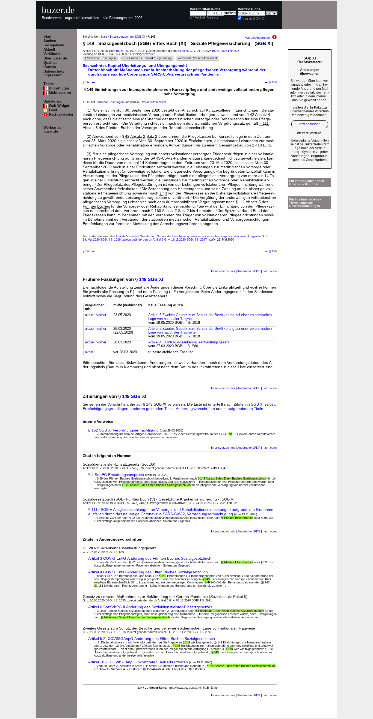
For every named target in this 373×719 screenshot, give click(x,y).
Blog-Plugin (59, 88)
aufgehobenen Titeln (245, 408)
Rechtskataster (61, 114)
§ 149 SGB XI (149, 279)
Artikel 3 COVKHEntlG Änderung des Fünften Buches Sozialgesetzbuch (149, 558)
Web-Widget (59, 106)
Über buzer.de (55, 58)
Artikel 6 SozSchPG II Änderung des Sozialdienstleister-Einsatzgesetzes (150, 607)
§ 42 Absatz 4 (258, 114)
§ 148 (89, 82)
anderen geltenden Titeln (152, 408)
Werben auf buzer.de (53, 129)
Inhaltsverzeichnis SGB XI (127, 36)
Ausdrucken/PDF (248, 271)
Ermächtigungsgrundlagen (105, 408)
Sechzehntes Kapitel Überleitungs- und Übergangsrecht (135, 65)
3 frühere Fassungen (110, 102)
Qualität (50, 63)
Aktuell (49, 50)
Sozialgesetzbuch (143, 54)
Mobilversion (60, 93)
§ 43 (163, 193)
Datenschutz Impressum (53, 73)
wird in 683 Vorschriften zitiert (197, 58)
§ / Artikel (197, 17)
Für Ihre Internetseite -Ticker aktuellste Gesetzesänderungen (305, 203)
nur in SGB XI (254, 19)
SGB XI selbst (263, 404)
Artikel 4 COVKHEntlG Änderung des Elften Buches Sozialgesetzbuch (148, 572)
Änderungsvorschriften (195, 408)
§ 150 (270, 82)
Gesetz (212, 17)
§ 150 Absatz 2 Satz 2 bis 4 (174, 210)
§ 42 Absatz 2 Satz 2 (139, 136)
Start (47, 36)
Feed (53, 110)
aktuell (90, 329)
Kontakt (49, 67)
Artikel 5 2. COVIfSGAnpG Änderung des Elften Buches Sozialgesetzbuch (151, 638)
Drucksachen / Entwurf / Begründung (146, 58)
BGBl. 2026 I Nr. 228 (225, 50)
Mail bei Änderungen (258, 37)
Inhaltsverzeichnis (223, 271)
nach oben (270, 271)
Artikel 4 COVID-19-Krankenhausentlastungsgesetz (188, 342)
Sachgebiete (53, 45)
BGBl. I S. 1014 (126, 50)
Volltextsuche (249, 9)
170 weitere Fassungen (100, 58)
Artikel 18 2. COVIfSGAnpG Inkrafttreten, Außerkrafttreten (138, 662)
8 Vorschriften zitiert (153, 102)
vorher (101, 315)
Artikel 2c (182, 50)
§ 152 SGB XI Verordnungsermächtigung (123, 430)
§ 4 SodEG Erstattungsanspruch (116, 474)
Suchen (49, 41)
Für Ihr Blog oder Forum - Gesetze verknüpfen (307, 182)
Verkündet (51, 54)
